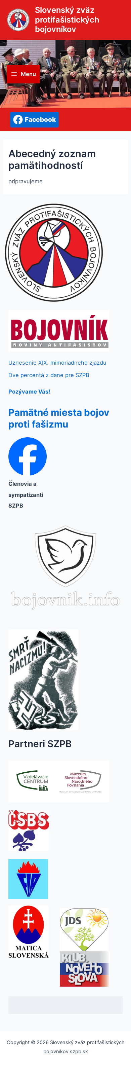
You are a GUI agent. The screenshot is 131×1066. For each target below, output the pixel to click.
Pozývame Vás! (29, 391)
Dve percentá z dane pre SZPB (48, 375)
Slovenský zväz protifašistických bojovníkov (67, 19)
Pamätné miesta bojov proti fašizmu (58, 418)
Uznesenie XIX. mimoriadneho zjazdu (57, 362)
